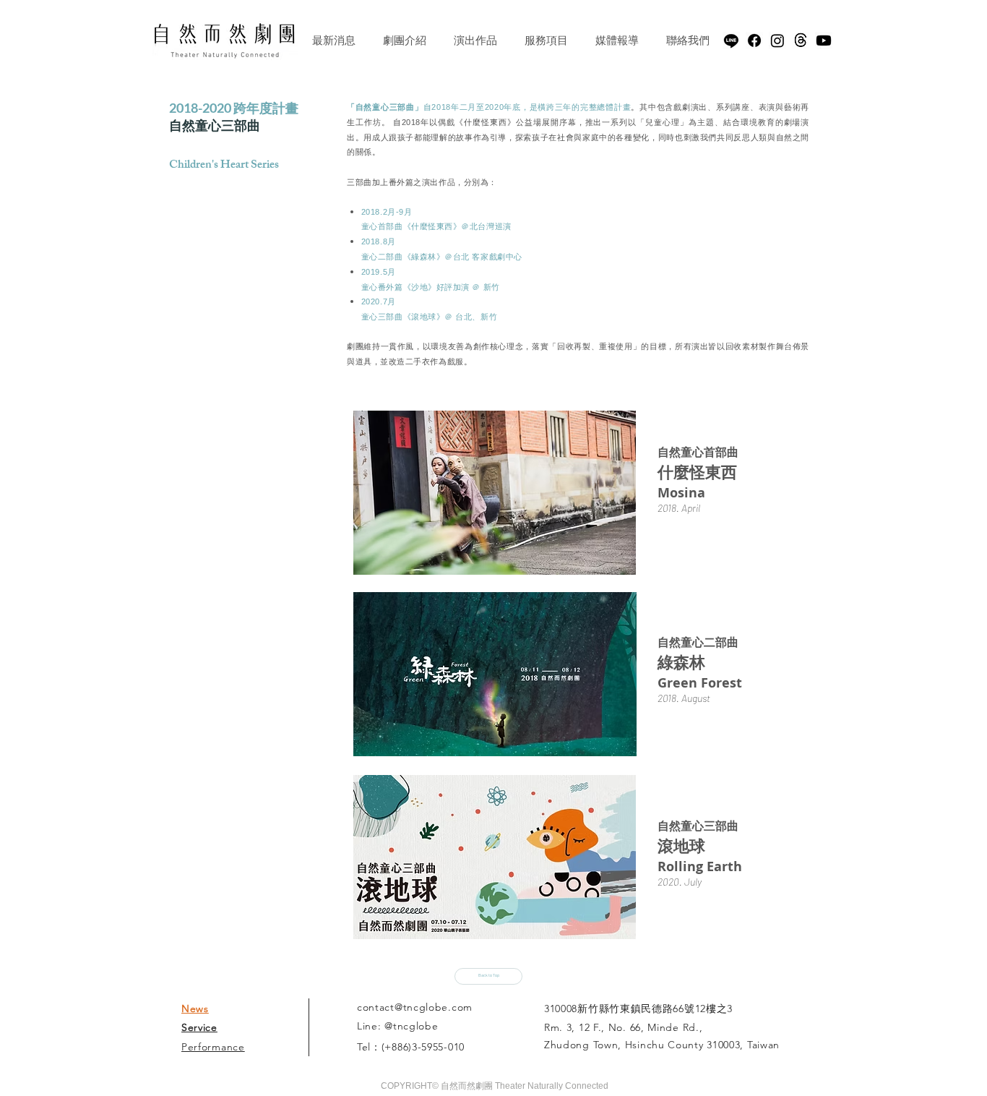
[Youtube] (823, 40)
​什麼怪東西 (697, 472)
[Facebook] (754, 40)
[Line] (731, 40)
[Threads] (800, 40)
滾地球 (681, 845)
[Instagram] (777, 40)
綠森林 (681, 662)
